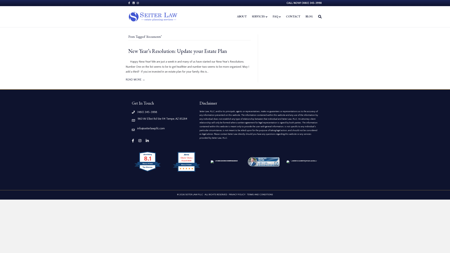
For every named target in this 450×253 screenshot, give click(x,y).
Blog (309, 16)
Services (258, 16)
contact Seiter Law (229, 134)
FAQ (275, 16)
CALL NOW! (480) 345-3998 (304, 3)
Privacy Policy (237, 194)
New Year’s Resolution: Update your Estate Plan (177, 51)
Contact (293, 16)
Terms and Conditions (260, 194)
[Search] (319, 17)
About (242, 16)
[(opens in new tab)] (263, 161)
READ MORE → (135, 79)
